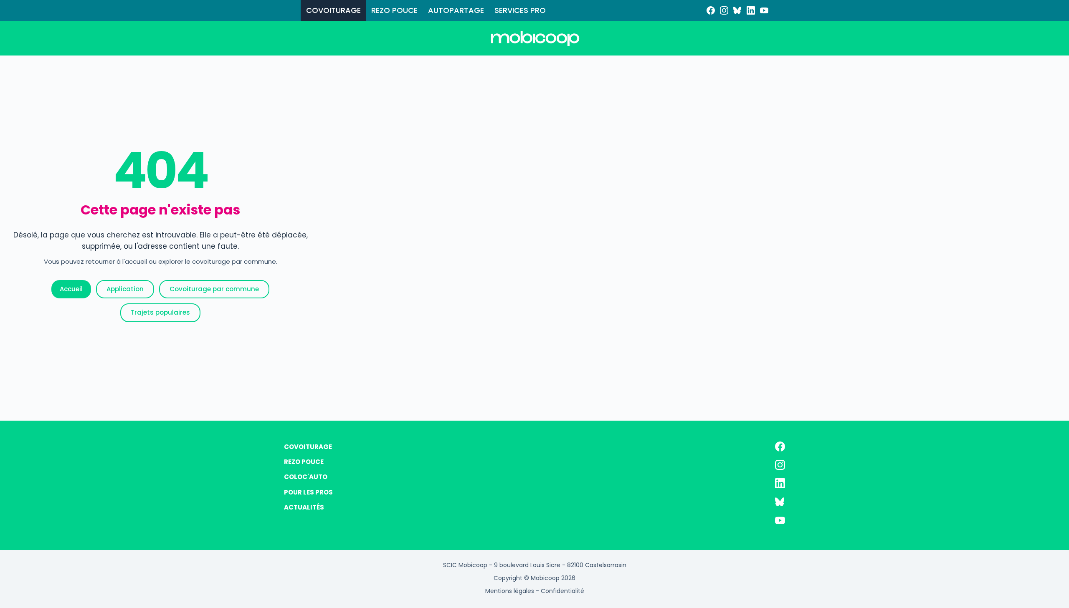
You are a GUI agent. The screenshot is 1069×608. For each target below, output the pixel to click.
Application (125, 289)
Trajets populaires (160, 312)
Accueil (71, 289)
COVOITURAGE (333, 10)
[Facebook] (711, 10)
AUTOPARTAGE (456, 10)
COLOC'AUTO (305, 476)
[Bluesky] (737, 10)
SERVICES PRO (520, 10)
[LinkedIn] (751, 10)
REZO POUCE (394, 10)
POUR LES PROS (308, 492)
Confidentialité (562, 591)
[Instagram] (724, 10)
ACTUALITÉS (304, 507)
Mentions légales (509, 591)
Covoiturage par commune (214, 289)
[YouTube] (764, 10)
